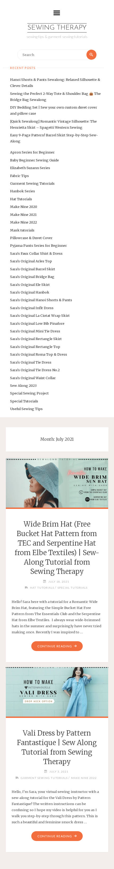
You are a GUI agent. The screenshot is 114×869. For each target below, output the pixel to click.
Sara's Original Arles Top (31, 261)
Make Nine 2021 (23, 214)
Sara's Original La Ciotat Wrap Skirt (40, 315)
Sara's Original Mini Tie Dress (35, 331)
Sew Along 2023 (23, 385)
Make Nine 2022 (23, 222)
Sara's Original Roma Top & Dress (38, 354)
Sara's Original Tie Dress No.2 (35, 370)
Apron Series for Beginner (32, 152)
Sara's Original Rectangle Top (35, 347)
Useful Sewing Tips (26, 409)
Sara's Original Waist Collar (33, 378)
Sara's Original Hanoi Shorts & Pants (41, 300)
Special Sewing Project (29, 393)
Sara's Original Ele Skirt (30, 284)
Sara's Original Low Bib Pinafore (37, 323)
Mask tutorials (22, 230)
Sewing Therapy (57, 28)
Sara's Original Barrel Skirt (32, 269)
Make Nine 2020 (23, 207)
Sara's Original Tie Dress (30, 362)
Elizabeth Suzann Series (30, 168)
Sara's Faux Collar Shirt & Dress (36, 253)
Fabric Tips (19, 176)
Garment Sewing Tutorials (32, 183)
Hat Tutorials (21, 199)
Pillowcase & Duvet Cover (31, 238)
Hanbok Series (22, 191)
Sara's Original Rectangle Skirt (36, 339)
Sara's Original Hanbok (29, 292)
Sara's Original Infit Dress (32, 308)
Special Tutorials (24, 401)
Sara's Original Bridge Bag (32, 277)
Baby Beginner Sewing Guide (34, 160)
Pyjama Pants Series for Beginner (38, 245)
